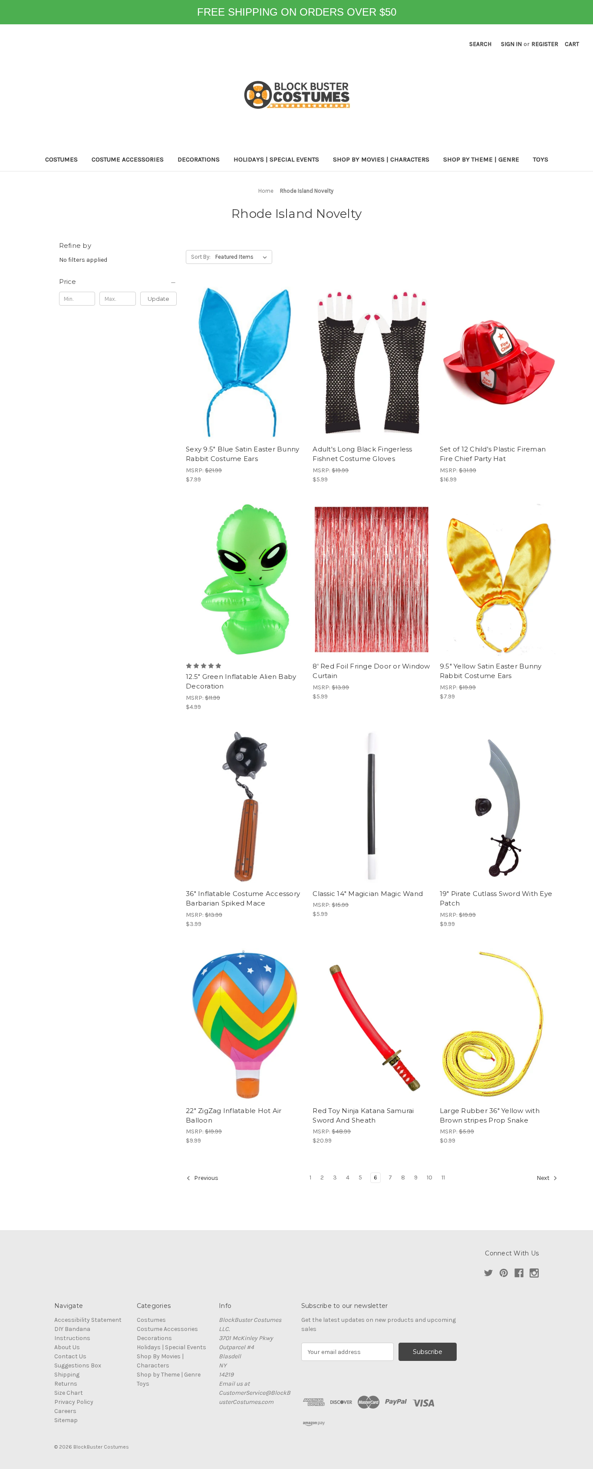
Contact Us (70, 1356)
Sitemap (66, 1420)
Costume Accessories (128, 159)
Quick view (244, 362)
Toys (540, 159)
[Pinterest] (503, 1273)
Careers (65, 1411)
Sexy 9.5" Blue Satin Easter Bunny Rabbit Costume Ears (242, 454)
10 (429, 1177)
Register (544, 44)
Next (544, 1178)
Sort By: (201, 257)
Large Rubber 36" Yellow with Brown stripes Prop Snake (490, 1116)
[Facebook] (519, 1273)
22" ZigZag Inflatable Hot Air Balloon (233, 1116)
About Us (67, 1347)
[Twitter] (488, 1273)
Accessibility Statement (88, 1320)
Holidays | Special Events (276, 159)
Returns (65, 1383)
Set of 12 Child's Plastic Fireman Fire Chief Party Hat (493, 454)
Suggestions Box (77, 1365)
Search (480, 44)
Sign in (511, 44)
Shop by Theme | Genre (481, 159)
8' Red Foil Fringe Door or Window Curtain (371, 671)
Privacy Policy (73, 1402)
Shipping (66, 1374)
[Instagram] (534, 1273)
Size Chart (68, 1393)
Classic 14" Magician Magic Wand (368, 893)
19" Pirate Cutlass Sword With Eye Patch (496, 898)
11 (443, 1177)
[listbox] (243, 256)
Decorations (199, 159)
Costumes (61, 159)
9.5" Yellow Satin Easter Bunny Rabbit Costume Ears (491, 671)
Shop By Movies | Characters (381, 159)
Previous (205, 1178)
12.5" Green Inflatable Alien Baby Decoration (241, 681)
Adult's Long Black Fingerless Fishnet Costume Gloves (362, 454)
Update (158, 298)
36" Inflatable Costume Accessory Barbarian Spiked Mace (243, 898)
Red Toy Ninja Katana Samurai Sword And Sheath (363, 1116)
